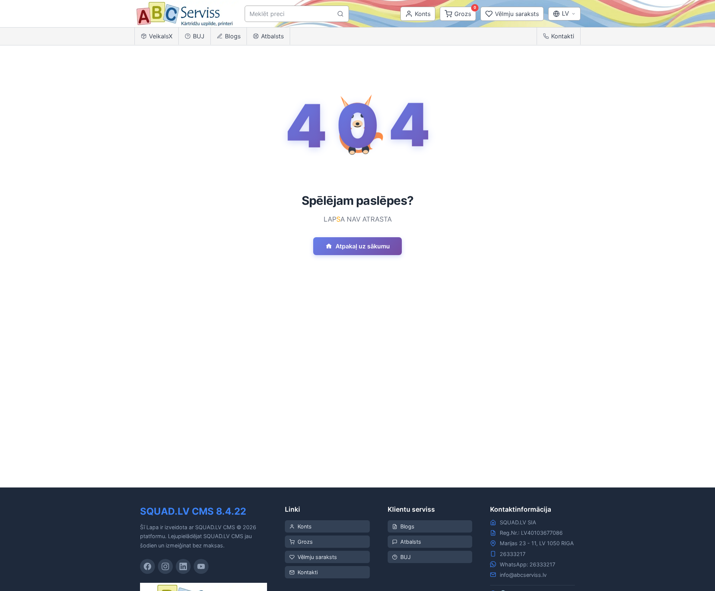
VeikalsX (160, 36)
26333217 (512, 554)
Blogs (233, 36)
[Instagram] (165, 566)
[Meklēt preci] (340, 13)
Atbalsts (272, 36)
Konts (305, 526)
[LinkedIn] (183, 566)
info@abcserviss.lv (523, 575)
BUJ (198, 36)
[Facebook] (147, 566)
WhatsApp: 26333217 (527, 564)
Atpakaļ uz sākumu (363, 246)
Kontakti (562, 36)
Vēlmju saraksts (317, 557)
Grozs (305, 541)
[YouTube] (201, 566)
